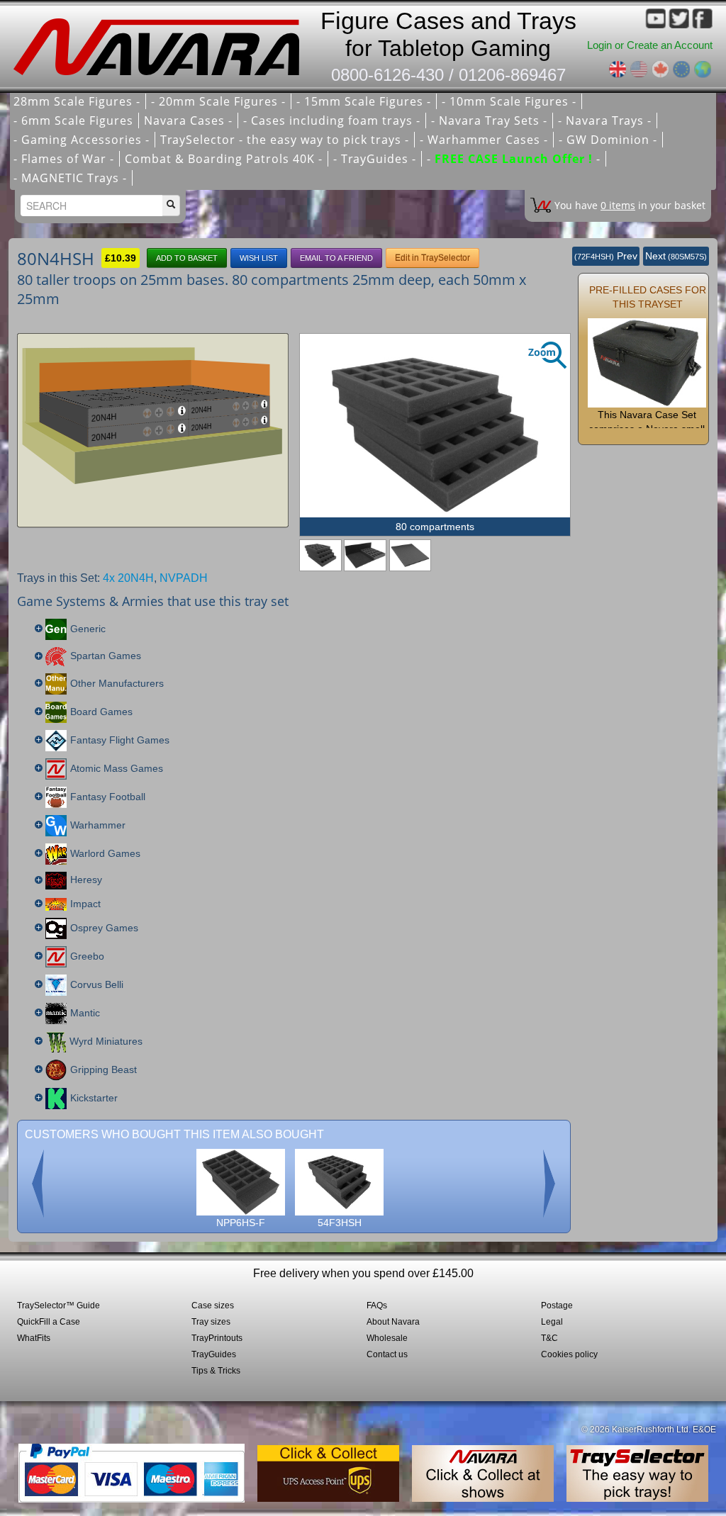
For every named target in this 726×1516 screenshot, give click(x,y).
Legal (552, 1322)
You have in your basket (629, 205)
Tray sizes (210, 1322)
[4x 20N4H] (365, 555)
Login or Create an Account (650, 45)
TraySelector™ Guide (58, 1305)
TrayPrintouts (216, 1338)
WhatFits (33, 1338)
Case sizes (212, 1305)
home (160, 42)
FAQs (377, 1305)
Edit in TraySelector (432, 258)
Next (676, 256)
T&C (549, 1338)
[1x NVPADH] (410, 555)
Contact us (387, 1354)
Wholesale (387, 1338)
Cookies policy (569, 1354)
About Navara (393, 1322)
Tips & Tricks (215, 1371)
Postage (557, 1305)
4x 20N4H (128, 578)
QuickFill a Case (48, 1322)
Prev (605, 256)
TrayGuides (213, 1354)
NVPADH (184, 578)
